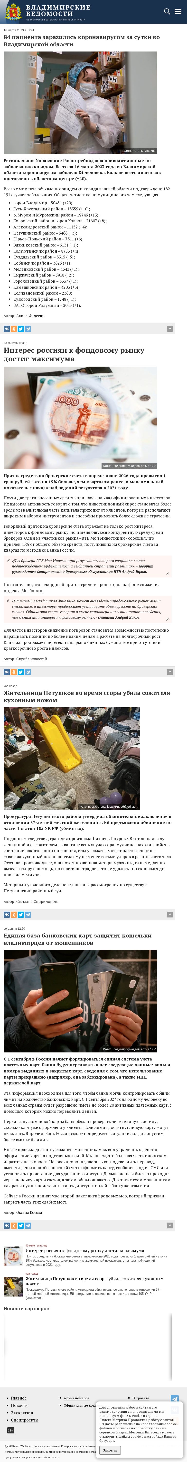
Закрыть (110, 1450)
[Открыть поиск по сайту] (168, 13)
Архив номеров (77, 1398)
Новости (19, 1405)
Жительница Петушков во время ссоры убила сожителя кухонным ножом (95, 1281)
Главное (19, 1398)
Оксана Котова (29, 1212)
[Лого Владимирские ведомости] (47, 12)
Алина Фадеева (30, 315)
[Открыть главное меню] (178, 13)
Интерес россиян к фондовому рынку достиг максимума (85, 1250)
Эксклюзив (22, 1412)
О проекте (140, 1398)
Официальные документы (85, 1405)
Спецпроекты (24, 1420)
